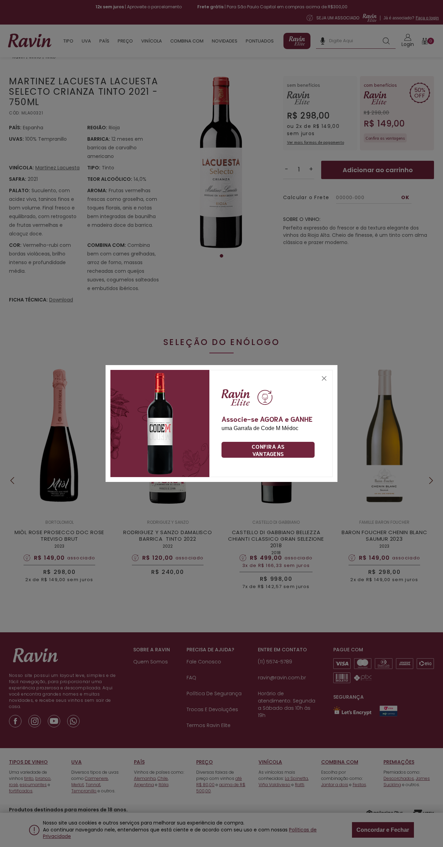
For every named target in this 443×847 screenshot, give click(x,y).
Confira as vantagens (268, 450)
